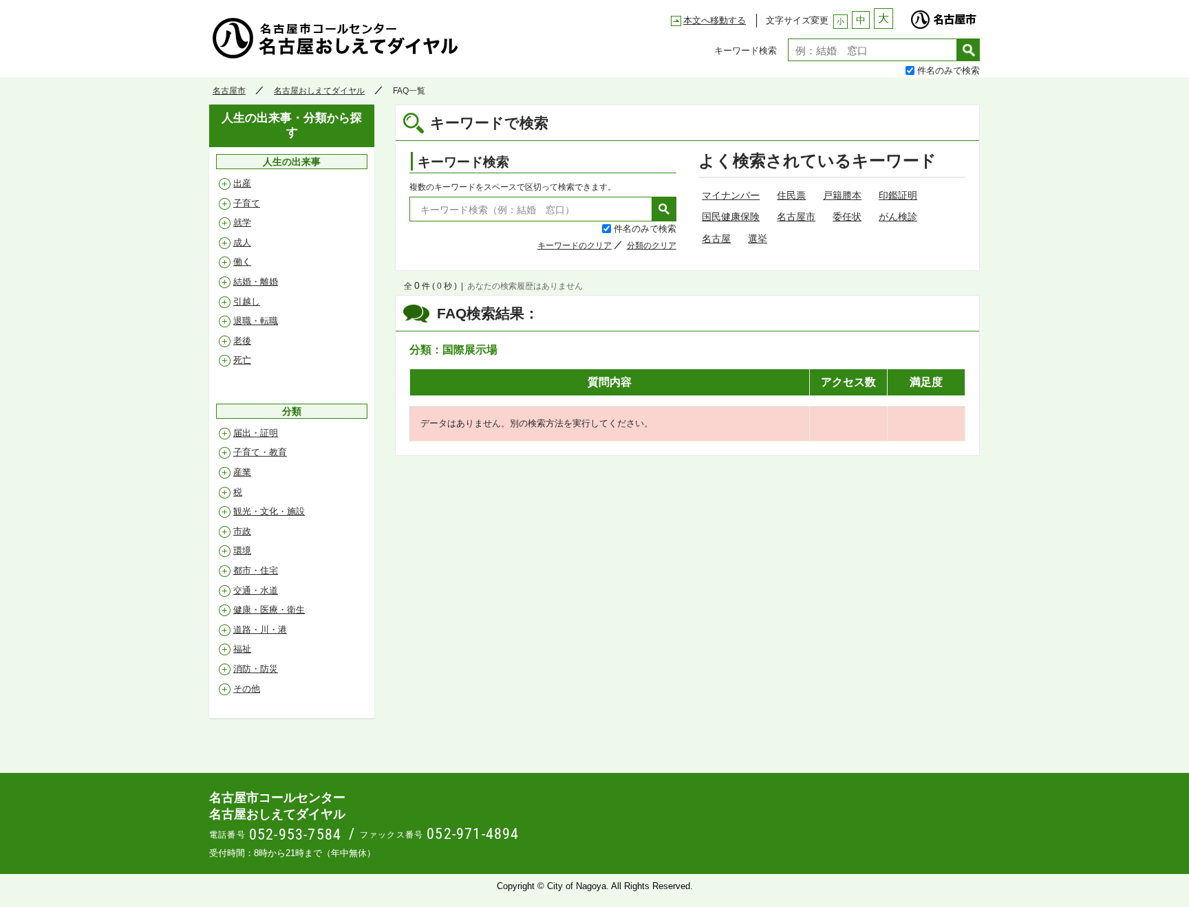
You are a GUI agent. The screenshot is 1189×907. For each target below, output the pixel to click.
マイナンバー (731, 195)
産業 (242, 472)
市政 (242, 531)
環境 (242, 550)
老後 (242, 341)
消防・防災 (255, 669)
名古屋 (716, 238)
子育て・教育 (260, 452)
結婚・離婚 (255, 281)
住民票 (791, 195)
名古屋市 (943, 16)
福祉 (242, 649)
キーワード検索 (745, 49)
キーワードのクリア (574, 245)
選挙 (757, 238)
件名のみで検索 (948, 69)
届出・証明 (255, 433)
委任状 (847, 216)
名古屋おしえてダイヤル (319, 91)
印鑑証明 (898, 195)
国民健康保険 (731, 216)
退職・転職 (255, 321)
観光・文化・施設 (269, 511)
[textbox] (872, 50)
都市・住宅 (255, 570)
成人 (242, 242)
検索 (968, 50)
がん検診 (898, 216)
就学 (242, 222)
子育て (246, 203)
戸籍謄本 (842, 195)
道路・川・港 (260, 629)
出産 (242, 183)
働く (242, 261)
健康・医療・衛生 (269, 609)
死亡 (242, 360)
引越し (246, 301)
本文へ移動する (714, 20)
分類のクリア (651, 245)
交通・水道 (255, 590)
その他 (246, 689)
